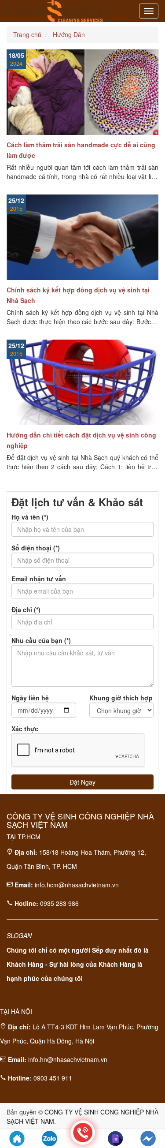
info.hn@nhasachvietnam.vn (67, 1059)
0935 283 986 (59, 903)
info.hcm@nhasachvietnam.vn (77, 884)
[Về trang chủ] (17, 1138)
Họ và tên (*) (29, 516)
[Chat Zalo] (49, 1138)
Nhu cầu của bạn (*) (41, 640)
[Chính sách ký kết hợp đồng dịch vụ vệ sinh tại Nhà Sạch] (82, 237)
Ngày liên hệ (30, 697)
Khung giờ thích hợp (121, 697)
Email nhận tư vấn (38, 578)
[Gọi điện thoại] (82, 1132)
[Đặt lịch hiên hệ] (115, 1138)
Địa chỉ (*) (25, 609)
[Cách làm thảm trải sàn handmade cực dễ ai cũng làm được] (82, 92)
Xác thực (24, 728)
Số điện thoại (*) (35, 547)
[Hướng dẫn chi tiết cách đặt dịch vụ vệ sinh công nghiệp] (82, 382)
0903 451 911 (52, 1077)
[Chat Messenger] (148, 1138)
